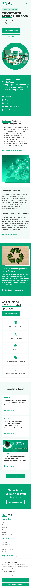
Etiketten (4, 542)
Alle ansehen (15, 476)
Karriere (4, 532)
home (3, 522)
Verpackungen (6, 544)
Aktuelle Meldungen (7, 534)
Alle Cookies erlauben (15, 584)
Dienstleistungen (6, 552)
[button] (26, 3)
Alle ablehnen (15, 580)
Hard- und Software (7, 549)
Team (3, 530)
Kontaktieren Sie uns (11, 30)
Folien (3, 547)
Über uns (11, 36)
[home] (7, 3)
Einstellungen (15, 575)
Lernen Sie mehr (11, 571)
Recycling (4, 527)
